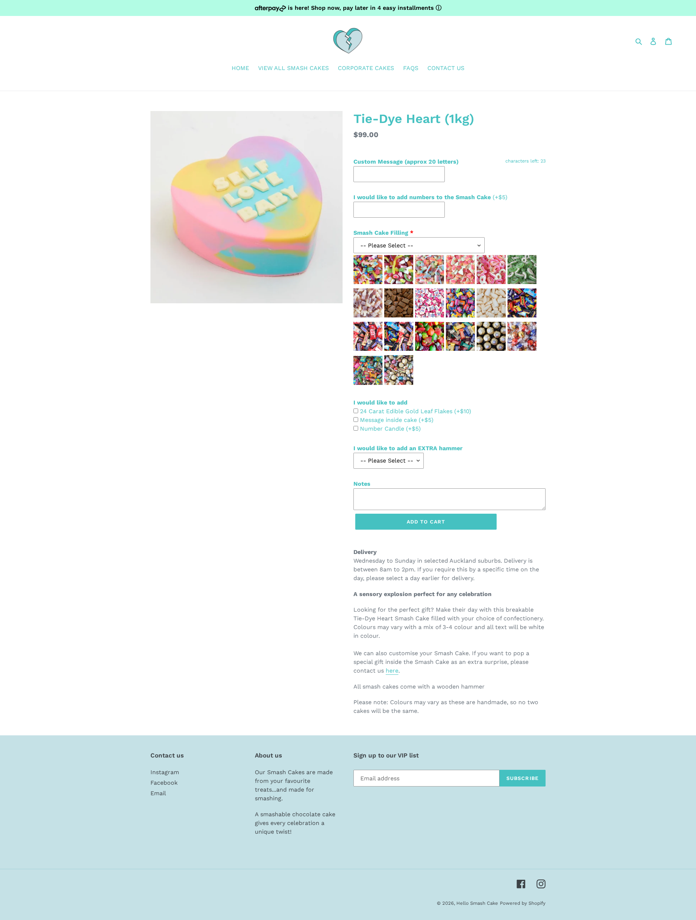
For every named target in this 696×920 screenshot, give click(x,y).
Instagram (164, 772)
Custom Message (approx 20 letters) (406, 161)
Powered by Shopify (523, 903)
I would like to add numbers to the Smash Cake (430, 197)
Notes (361, 483)
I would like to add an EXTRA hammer (408, 448)
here (392, 670)
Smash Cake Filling (380, 232)
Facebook (164, 782)
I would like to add (380, 402)
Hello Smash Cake (477, 903)
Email (158, 793)
